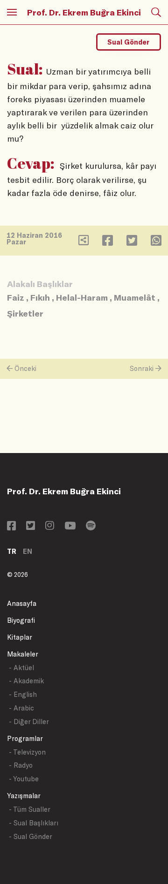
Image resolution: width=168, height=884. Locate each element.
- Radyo (21, 765)
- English (23, 694)
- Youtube (24, 779)
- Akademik (26, 681)
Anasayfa (21, 603)
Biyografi (21, 620)
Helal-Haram (82, 297)
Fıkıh (40, 297)
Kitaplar (19, 637)
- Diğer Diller (29, 721)
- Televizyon (27, 752)
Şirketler (25, 313)
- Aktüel (21, 668)
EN (27, 551)
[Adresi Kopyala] (83, 242)
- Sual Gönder (30, 836)
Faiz (15, 297)
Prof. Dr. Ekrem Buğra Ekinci (84, 12)
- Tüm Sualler (29, 809)
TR (11, 551)
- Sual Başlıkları (33, 823)
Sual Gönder (128, 42)
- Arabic (21, 708)
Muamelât (134, 297)
